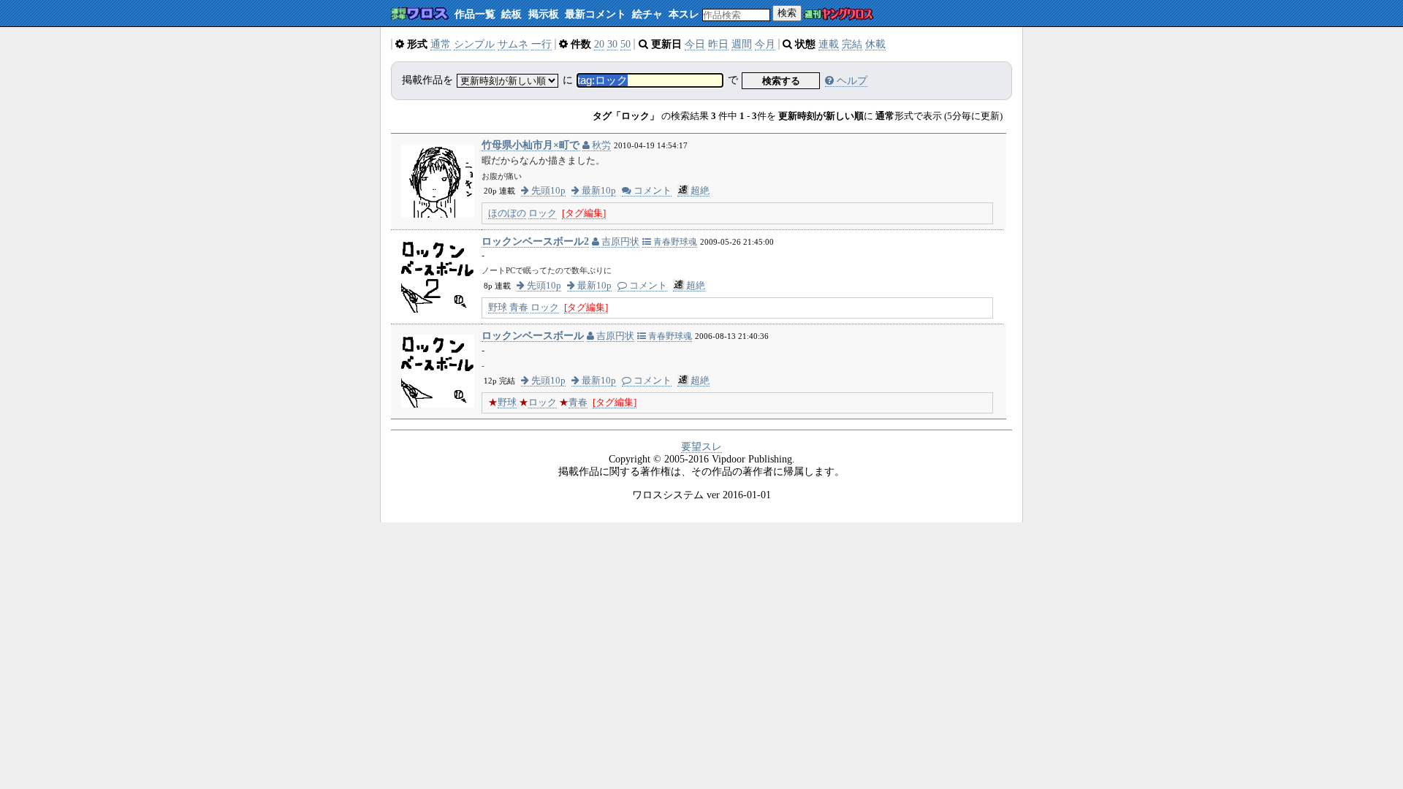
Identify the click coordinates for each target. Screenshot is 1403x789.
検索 (786, 12)
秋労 (600, 145)
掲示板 (543, 14)
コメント (651, 191)
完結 (852, 44)
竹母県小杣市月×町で (530, 145)
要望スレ (701, 446)
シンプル (474, 44)
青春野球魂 (674, 242)
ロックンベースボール (533, 335)
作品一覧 (475, 14)
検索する (781, 80)
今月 (765, 44)
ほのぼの (507, 213)
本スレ (684, 14)
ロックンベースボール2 (535, 241)
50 (625, 44)
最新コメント (595, 14)
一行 (541, 44)
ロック (542, 213)
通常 (440, 44)
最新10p (597, 191)
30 (612, 44)
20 (599, 44)
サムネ (513, 44)
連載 (828, 44)
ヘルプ (850, 80)
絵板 (511, 14)
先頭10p (547, 191)
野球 (497, 307)
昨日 (718, 44)
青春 (518, 307)
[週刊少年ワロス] (420, 14)
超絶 (700, 191)
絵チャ (647, 14)
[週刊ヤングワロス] (839, 14)
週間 (741, 44)
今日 (695, 44)
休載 (875, 44)
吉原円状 (619, 242)
